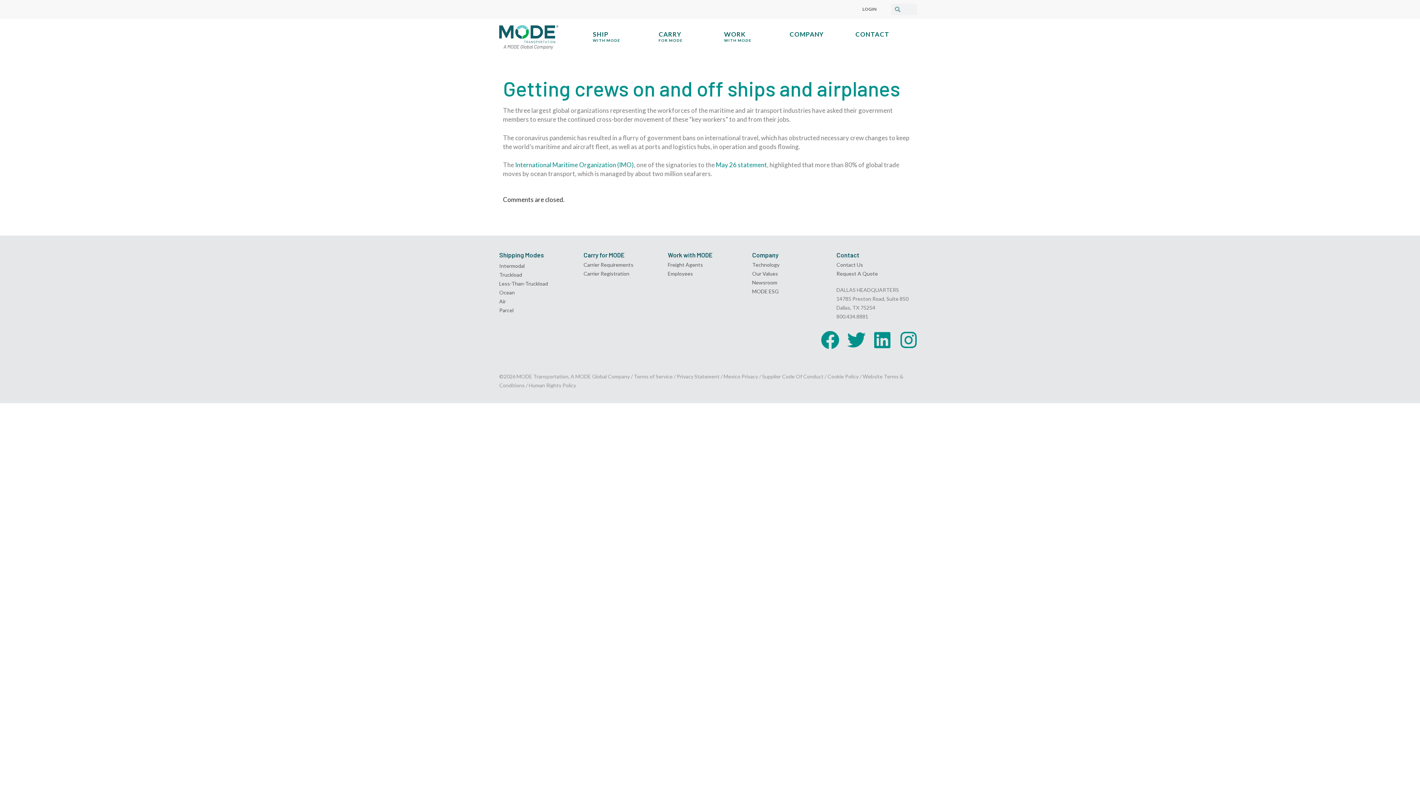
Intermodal (512, 266)
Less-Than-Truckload (523, 283)
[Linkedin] (882, 340)
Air (502, 301)
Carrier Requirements (608, 265)
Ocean (507, 292)
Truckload (510, 275)
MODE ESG (765, 291)
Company (807, 34)
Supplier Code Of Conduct (793, 376)
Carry (671, 36)
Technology (766, 265)
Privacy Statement (699, 376)
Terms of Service (653, 376)
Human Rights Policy (552, 385)
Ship (606, 36)
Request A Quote (857, 273)
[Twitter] (856, 340)
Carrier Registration (606, 273)
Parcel (506, 310)
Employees (680, 273)
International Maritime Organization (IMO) (574, 165)
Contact (872, 34)
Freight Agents (685, 265)
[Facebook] (830, 340)
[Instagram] (908, 340)
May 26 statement (741, 165)
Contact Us (849, 265)
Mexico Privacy (741, 376)
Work (737, 36)
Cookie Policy (843, 376)
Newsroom (764, 282)
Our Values (765, 273)
